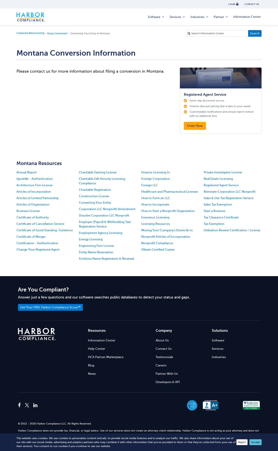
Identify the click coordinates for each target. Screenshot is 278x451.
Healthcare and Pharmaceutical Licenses (169, 191)
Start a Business (214, 211)
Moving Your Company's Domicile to (167, 230)
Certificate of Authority (32, 217)
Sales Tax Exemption (218, 204)
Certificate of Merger (31, 236)
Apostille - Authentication (34, 179)
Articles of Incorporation (33, 191)
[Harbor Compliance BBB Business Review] (208, 405)
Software (154, 17)
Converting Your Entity (95, 202)
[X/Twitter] (27, 405)
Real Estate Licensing (218, 179)
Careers (161, 365)
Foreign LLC (149, 185)
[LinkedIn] (35, 405)
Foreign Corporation (155, 179)
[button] (231, 405)
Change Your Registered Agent (38, 249)
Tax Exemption (214, 224)
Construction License (94, 196)
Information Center (247, 17)
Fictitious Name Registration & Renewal (106, 258)
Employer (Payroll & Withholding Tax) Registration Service (105, 224)
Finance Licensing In (155, 172)
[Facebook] (20, 405)
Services (175, 17)
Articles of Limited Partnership (37, 198)
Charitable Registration (95, 190)
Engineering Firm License (96, 246)
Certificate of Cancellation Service (40, 224)
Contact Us (164, 349)
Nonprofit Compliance (157, 243)
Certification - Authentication (37, 243)
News (92, 373)
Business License (28, 211)
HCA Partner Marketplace (105, 357)
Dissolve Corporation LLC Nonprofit (104, 215)
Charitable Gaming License (97, 172)
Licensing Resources (155, 224)
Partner (219, 17)
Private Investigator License (223, 172)
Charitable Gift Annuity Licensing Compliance (102, 181)
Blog (91, 365)
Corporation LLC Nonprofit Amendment (107, 209)
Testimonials (164, 357)
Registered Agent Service (221, 185)
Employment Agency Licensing (100, 233)
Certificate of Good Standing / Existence (44, 230)
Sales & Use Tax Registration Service (228, 198)
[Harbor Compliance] (37, 334)
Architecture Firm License (34, 185)
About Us (162, 340)
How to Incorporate (155, 204)
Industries (197, 17)
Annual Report (26, 172)
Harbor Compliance (30, 17)
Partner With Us (167, 373)
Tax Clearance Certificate (221, 217)
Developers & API (168, 382)
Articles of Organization (32, 204)
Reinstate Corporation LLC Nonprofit (229, 191)
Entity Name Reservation (96, 252)
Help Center (96, 349)
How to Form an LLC (155, 198)
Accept (255, 442)
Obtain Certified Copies (158, 249)
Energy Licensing (91, 239)
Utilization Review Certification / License (232, 230)
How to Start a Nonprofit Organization (168, 211)
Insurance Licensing (155, 217)
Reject (242, 442)
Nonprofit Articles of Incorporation (165, 236)
